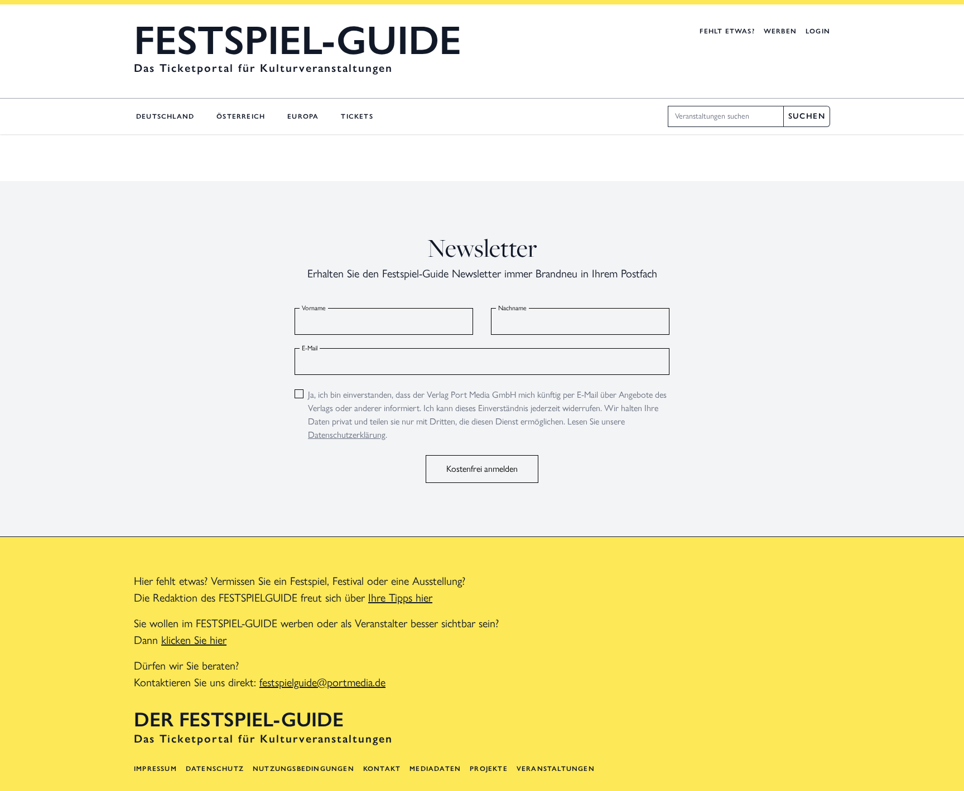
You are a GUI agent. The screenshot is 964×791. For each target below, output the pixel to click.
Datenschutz (215, 769)
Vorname (314, 308)
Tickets (357, 116)
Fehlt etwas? (727, 31)
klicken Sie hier (193, 640)
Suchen (806, 116)
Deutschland (165, 116)
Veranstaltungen (556, 769)
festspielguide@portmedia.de (322, 682)
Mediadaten (435, 769)
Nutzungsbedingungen (303, 769)
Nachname (512, 308)
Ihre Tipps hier (400, 597)
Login (818, 31)
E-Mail (309, 348)
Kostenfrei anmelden (482, 468)
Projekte (489, 769)
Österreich (240, 116)
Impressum (155, 769)
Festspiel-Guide (297, 40)
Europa (303, 116)
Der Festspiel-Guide (239, 720)
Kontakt (382, 769)
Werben (780, 31)
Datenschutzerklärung (346, 434)
